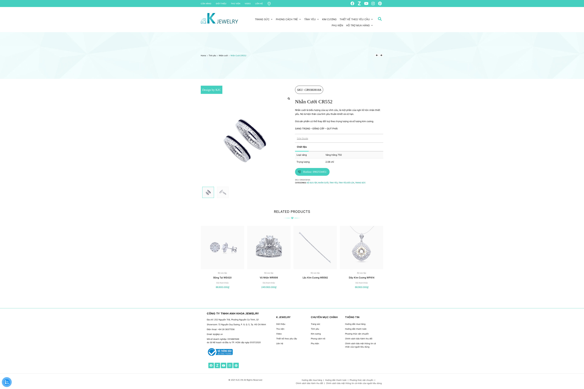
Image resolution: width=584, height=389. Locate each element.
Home (203, 55)
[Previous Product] (377, 55)
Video (248, 3)
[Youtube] (366, 3)
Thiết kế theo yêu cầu (355, 19)
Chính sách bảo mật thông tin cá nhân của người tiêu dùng (354, 383)
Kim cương (329, 19)
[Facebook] (352, 3)
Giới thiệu (221, 3)
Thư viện (235, 3)
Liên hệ (259, 3)
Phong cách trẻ (287, 19)
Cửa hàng (206, 3)
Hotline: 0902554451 (315, 171)
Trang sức (262, 19)
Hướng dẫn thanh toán (356, 329)
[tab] (308, 147)
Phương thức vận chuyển (357, 333)
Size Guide (302, 138)
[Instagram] (373, 3)
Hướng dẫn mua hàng (355, 324)
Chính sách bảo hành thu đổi (358, 338)
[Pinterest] (380, 3)
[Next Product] (381, 55)
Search (378, 24)
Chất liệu (302, 146)
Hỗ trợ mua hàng (358, 25)
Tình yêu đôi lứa (346, 183)
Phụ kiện (337, 25)
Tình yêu (310, 19)
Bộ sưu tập (312, 183)
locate (271, 3)
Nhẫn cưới (223, 55)
